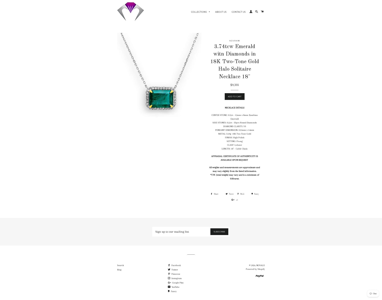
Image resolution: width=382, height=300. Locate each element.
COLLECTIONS (199, 12)
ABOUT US (221, 12)
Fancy (173, 291)
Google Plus (178, 282)
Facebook (176, 265)
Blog (119, 269)
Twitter (174, 269)
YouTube (175, 287)
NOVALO (260, 265)
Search (120, 265)
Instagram (176, 278)
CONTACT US (239, 12)
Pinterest (175, 274)
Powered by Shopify (255, 269)
